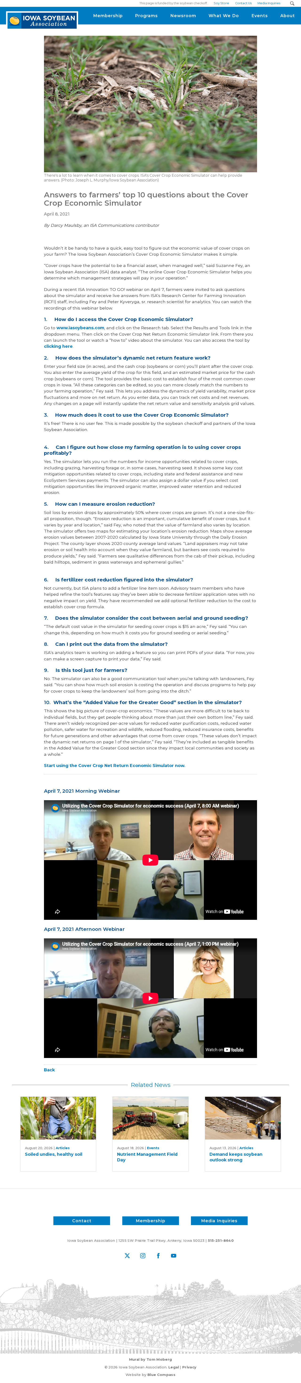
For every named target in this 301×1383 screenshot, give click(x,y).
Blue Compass (161, 1375)
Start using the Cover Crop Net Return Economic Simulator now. (114, 765)
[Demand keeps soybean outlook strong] (243, 1118)
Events (153, 1148)
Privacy (189, 1367)
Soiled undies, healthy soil (53, 1154)
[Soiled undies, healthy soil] (58, 1118)
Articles (63, 1148)
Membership (150, 1220)
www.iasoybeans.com (80, 327)
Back (49, 1069)
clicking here (58, 346)
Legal (173, 1367)
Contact (81, 1220)
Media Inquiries (219, 1220)
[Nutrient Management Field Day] (150, 1118)
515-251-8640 (221, 1240)
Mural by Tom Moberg (150, 1359)
